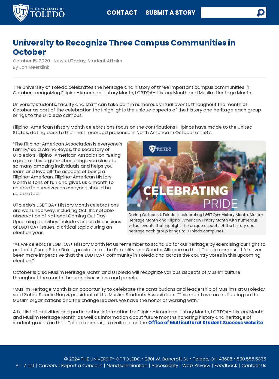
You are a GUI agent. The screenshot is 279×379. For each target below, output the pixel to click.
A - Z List (25, 365)
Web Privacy (196, 365)
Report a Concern (81, 365)
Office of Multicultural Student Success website (205, 322)
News (60, 60)
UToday (77, 60)
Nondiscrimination (127, 365)
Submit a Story (170, 12)
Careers (47, 365)
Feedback (225, 365)
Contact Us (253, 365)
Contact (122, 12)
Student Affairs (104, 60)
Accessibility (164, 365)
